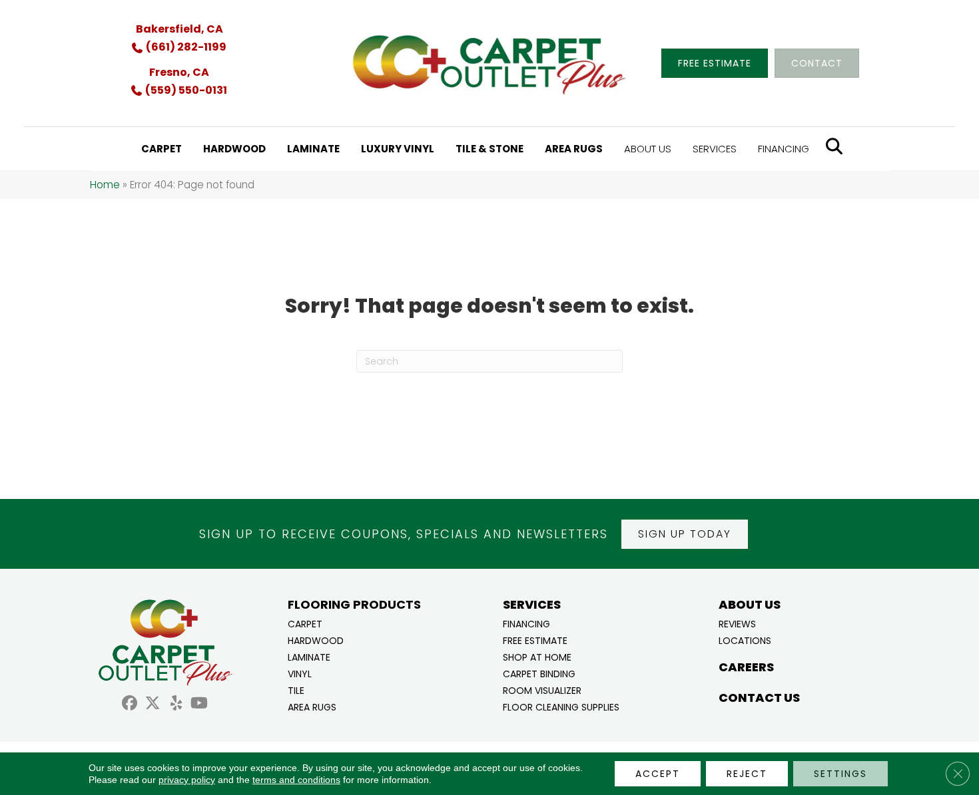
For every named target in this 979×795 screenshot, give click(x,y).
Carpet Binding (539, 673)
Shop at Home (537, 656)
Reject (747, 773)
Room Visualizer (542, 689)
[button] (684, 534)
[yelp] (176, 705)
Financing (526, 623)
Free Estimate (535, 639)
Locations (745, 639)
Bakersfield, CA (179, 29)
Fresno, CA (179, 72)
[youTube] (199, 705)
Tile (296, 689)
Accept (657, 773)
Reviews (737, 623)
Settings (840, 773)
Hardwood (316, 639)
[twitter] (153, 705)
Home (105, 185)
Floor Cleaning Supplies (561, 706)
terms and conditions (296, 779)
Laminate (309, 656)
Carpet (305, 623)
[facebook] (129, 705)
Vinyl (300, 673)
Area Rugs (312, 706)
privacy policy (187, 779)
